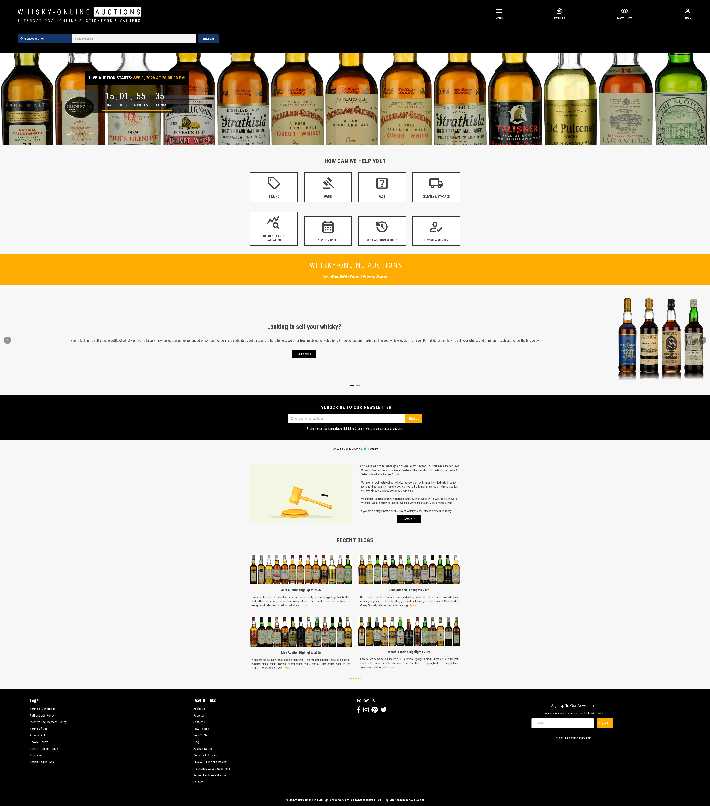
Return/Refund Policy (44, 749)
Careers (198, 782)
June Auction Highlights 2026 (409, 590)
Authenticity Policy (42, 715)
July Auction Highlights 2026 (301, 590)
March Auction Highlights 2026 (409, 652)
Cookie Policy (39, 742)
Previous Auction (34, 38)
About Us (199, 709)
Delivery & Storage (205, 755)
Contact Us (200, 722)
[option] (355, 99)
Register (199, 715)
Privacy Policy (39, 735)
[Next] (702, 340)
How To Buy (201, 729)
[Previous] (7, 340)
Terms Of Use (39, 729)
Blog (196, 742)
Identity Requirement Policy (48, 722)
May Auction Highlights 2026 (301, 653)
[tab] (352, 385)
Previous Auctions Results (210, 762)
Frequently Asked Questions (211, 768)
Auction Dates (202, 749)
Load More (355, 678)
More (304, 605)
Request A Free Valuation (210, 775)
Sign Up (414, 418)
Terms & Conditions (42, 709)
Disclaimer (37, 755)
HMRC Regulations (42, 762)
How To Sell (201, 735)
